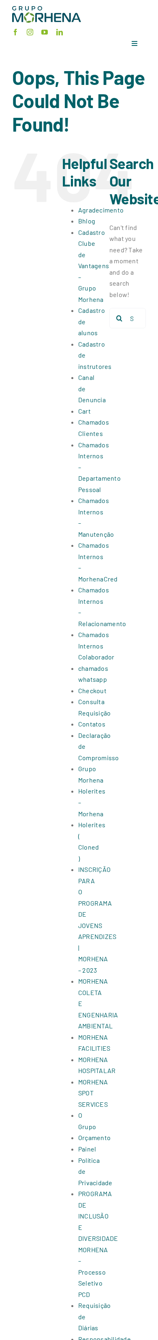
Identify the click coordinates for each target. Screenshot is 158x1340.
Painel (87, 1149)
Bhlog (86, 221)
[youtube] (44, 32)
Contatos (91, 724)
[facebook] (15, 32)
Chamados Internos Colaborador (96, 646)
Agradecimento (101, 210)
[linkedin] (59, 32)
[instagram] (30, 32)
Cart (84, 411)
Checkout (92, 690)
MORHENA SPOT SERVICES (93, 1093)
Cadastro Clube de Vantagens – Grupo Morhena (93, 265)
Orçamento (94, 1137)
